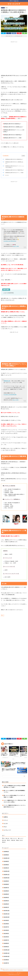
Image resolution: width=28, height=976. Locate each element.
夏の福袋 (13, 840)
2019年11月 (6, 953)
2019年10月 (6, 956)
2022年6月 (6, 891)
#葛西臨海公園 (7, 380)
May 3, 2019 (15, 399)
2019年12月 (6, 949)
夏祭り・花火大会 (20, 840)
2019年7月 (6, 963)
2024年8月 (6, 864)
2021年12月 (6, 910)
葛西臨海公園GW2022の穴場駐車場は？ (14, 170)
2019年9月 (6, 959)
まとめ (7, 175)
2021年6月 (6, 930)
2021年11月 (6, 913)
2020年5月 (6, 943)
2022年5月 (6, 894)
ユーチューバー (7, 830)
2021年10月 (6, 917)
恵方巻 (4, 842)
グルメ (5, 826)
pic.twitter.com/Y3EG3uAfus (10, 241)
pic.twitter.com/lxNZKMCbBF (10, 394)
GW (3, 615)
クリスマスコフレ (14, 838)
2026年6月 (6, 851)
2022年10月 (6, 877)
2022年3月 (6, 900)
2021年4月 (6, 936)
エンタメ (6, 823)
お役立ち (6, 817)
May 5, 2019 (16, 246)
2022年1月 (6, 907)
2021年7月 (6, 927)
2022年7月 (6, 887)
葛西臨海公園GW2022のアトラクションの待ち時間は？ (14, 166)
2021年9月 (6, 920)
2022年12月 (6, 871)
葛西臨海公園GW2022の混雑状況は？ (14, 159)
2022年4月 (6, 897)
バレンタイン (21, 838)
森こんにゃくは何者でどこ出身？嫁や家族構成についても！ (14, 791)
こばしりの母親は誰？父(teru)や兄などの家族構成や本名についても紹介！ (14, 786)
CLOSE (23, 155)
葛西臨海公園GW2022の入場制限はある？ (14, 162)
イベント (3, 7)
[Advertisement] (14, 57)
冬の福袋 (4, 840)
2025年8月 (6, 854)
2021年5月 (6, 933)
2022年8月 (6, 884)
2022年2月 (6, 904)
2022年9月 (6, 881)
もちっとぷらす (14, 4)
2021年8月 (6, 923)
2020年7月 (6, 940)
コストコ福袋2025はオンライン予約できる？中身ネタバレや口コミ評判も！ (15, 801)
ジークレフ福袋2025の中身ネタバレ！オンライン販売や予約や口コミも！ (15, 806)
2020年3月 (6, 946)
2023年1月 (6, 868)
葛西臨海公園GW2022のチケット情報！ (14, 172)
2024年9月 (6, 861)
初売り (9, 840)
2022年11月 (6, 874)
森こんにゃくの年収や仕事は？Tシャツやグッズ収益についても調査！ (14, 796)
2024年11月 (6, 858)
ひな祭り (8, 838)
